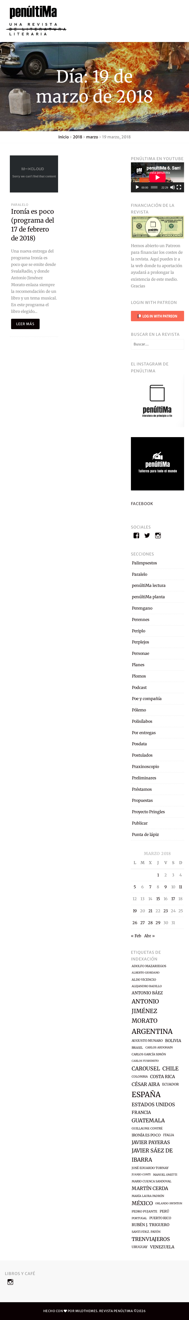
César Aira (146, 1084)
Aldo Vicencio (144, 979)
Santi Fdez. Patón (146, 1232)
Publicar (140, 823)
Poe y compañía (147, 698)
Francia (141, 1112)
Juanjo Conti (141, 1174)
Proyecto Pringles (148, 811)
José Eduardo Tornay (150, 1168)
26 (134, 922)
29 (158, 922)
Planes (138, 664)
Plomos (139, 676)
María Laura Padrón (148, 1196)
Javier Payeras (151, 1142)
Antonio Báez (147, 992)
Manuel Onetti (165, 1174)
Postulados (142, 755)
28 (150, 922)
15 (158, 898)
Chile (170, 1068)
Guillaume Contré (147, 1128)
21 (150, 910)
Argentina (152, 1031)
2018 (77, 136)
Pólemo (139, 709)
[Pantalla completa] (178, 187)
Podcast (139, 687)
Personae (140, 653)
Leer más (25, 324)
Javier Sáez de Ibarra (152, 1155)
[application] (157, 177)
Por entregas (144, 732)
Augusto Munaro (147, 1041)
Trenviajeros (151, 1239)
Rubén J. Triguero (150, 1224)
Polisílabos (142, 721)
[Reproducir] (137, 187)
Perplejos (140, 641)
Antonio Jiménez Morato (145, 1011)
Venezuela (162, 1246)
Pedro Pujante (144, 1211)
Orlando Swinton (168, 1203)
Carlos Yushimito (145, 1061)
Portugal (139, 1218)
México (142, 1203)
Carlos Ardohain (159, 1047)
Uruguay (140, 1247)
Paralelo (19, 205)
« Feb (136, 935)
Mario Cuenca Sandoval (151, 1181)
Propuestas (142, 800)
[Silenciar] (172, 187)
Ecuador (170, 1084)
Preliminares (144, 777)
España (146, 1094)
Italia (168, 1135)
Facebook (142, 503)
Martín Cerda (150, 1188)
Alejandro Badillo (147, 986)
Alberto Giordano (145, 972)
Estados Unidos (153, 1104)
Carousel (146, 1068)
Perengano (142, 608)
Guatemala (148, 1120)
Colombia (140, 1076)
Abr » (149, 935)
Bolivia (173, 1040)
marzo (92, 136)
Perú (164, 1211)
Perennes (140, 619)
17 (173, 898)
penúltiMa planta (148, 596)
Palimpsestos (144, 562)
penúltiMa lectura (149, 585)
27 (142, 922)
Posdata (139, 743)
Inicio (63, 136)
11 (180, 886)
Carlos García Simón (149, 1054)
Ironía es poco (146, 1135)
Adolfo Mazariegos (149, 966)
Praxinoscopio (145, 766)
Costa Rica (162, 1076)
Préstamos (142, 789)
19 (135, 910)
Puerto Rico (160, 1218)
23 (165, 910)
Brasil (137, 1047)
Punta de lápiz (145, 834)
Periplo (138, 630)
